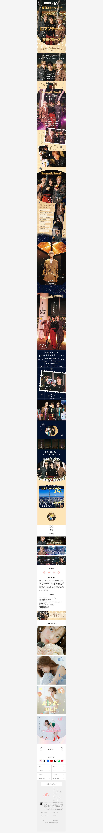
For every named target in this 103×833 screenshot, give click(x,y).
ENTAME (55, 774)
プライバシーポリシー (57, 796)
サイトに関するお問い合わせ (57, 792)
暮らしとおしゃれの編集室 (45, 816)
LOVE (54, 770)
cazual (42, 820)
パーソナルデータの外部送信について (57, 799)
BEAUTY (55, 766)
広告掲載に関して (51, 784)
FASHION (41, 770)
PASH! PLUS (55, 812)
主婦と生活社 (55, 820)
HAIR (40, 766)
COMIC (40, 774)
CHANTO (55, 815)
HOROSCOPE (42, 778)
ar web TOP (51, 749)
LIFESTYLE (56, 778)
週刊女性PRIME (44, 812)
